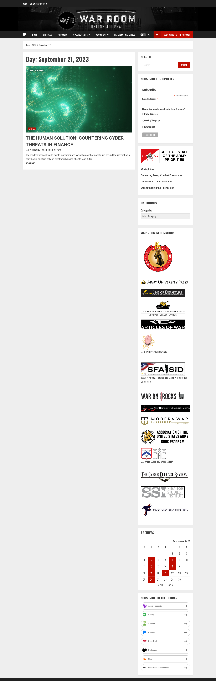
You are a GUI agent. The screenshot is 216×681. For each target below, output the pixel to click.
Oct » (170, 585)
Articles (47, 34)
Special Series (80, 34)
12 (151, 566)
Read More (30, 163)
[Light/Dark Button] (143, 34)
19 (151, 573)
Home (34, 34)
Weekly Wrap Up (152, 120)
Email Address (150, 98)
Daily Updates (151, 114)
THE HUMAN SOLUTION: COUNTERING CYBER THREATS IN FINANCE (79, 99)
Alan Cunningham (33, 150)
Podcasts (62, 34)
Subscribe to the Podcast (177, 34)
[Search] (149, 34)
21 (165, 573)
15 (172, 566)
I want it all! (149, 127)
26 (151, 579)
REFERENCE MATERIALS (124, 34)
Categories (146, 210)
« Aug (160, 585)
